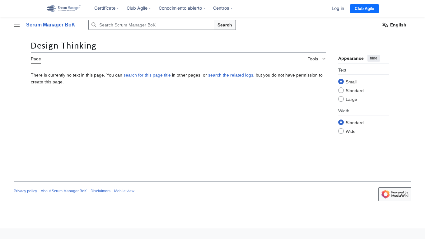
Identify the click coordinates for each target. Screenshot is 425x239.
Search (224, 24)
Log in (338, 8)
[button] (17, 25)
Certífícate (106, 8)
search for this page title (147, 75)
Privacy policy (25, 191)
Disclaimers (100, 191)
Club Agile (139, 8)
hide (373, 58)
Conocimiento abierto (182, 8)
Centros (222, 8)
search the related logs (230, 75)
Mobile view (124, 191)
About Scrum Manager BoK (64, 191)
